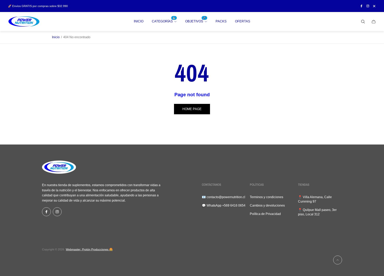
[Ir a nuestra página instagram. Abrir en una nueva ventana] (368, 6)
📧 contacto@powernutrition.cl (223, 197)
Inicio (56, 37)
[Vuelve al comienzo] (337, 260)
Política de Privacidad (265, 214)
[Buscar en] (363, 21)
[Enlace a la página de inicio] (59, 168)
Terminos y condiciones (266, 197)
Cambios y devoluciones (267, 205)
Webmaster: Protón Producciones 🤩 (89, 249)
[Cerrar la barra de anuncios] (374, 6)
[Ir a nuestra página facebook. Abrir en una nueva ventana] (361, 6)
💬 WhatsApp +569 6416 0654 (223, 205)
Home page (192, 109)
